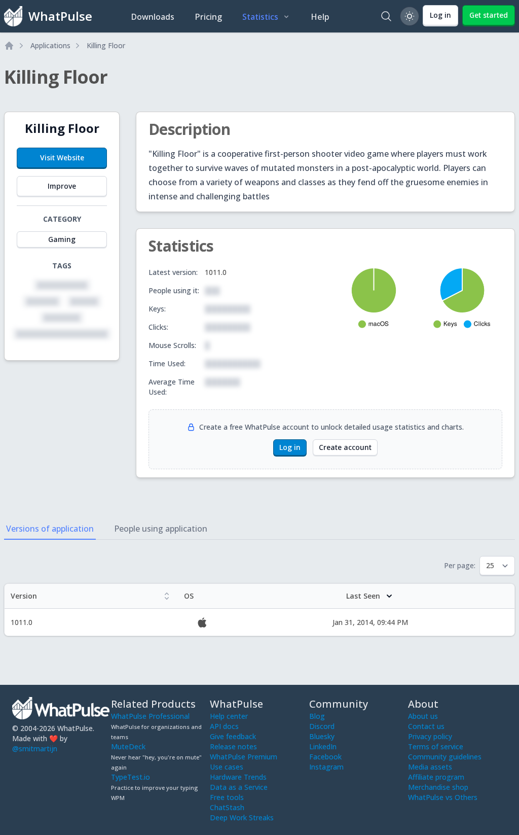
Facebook (325, 756)
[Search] (386, 16)
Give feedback (233, 736)
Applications (50, 45)
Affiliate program (436, 777)
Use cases (226, 767)
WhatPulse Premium (243, 756)
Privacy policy (430, 736)
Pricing (208, 16)
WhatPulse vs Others (442, 797)
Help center (229, 716)
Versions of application (50, 528)
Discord (322, 726)
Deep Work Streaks (242, 817)
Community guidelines (444, 756)
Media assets (430, 767)
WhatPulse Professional (150, 716)
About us (423, 716)
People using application (160, 528)
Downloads (152, 16)
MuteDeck (128, 746)
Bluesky (322, 736)
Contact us (426, 726)
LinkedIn (323, 746)
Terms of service (435, 746)
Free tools (227, 797)
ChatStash (227, 807)
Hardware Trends (238, 777)
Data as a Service (239, 787)
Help (320, 16)
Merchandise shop (438, 787)
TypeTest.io (130, 777)
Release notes (233, 746)
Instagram (326, 767)
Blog (317, 716)
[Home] (9, 46)
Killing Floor (106, 45)
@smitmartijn (34, 748)
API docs (224, 726)
